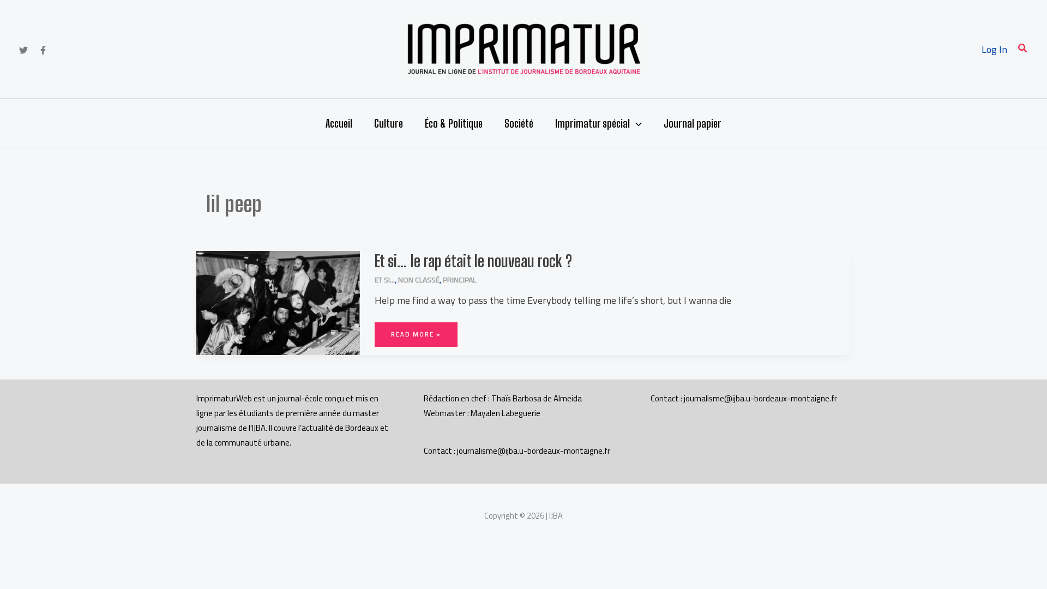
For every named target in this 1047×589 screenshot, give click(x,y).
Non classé (419, 280)
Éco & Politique (454, 123)
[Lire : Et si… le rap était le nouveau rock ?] (278, 302)
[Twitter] (23, 50)
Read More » (415, 331)
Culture (388, 123)
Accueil (339, 123)
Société (518, 123)
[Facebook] (43, 50)
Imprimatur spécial (592, 123)
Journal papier (692, 123)
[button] (1023, 49)
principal (459, 280)
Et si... (385, 280)
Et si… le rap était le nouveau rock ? (473, 261)
